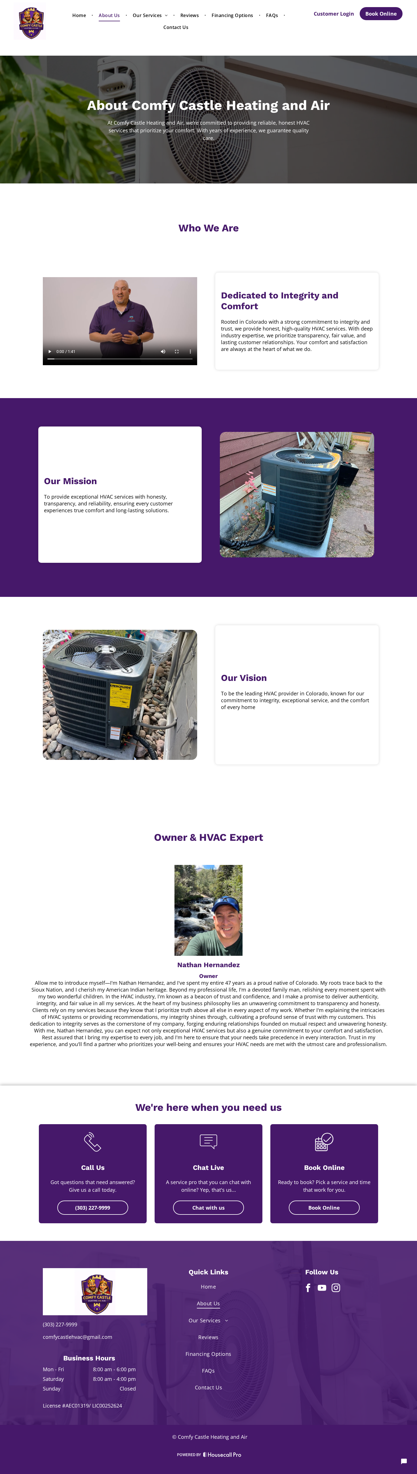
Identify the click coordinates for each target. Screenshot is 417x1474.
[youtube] (322, 1289)
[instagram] (336, 1289)
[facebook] (308, 1289)
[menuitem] (80, 15)
